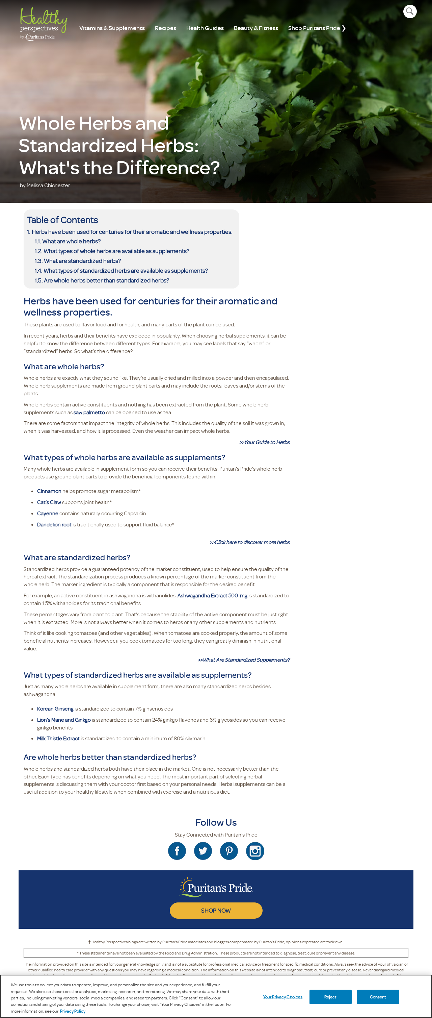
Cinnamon (49, 491)
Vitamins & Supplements (112, 28)
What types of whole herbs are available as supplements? (117, 250)
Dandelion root (54, 524)
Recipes (165, 28)
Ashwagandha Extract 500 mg (212, 595)
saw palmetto (89, 412)
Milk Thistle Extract (58, 738)
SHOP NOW (216, 910)
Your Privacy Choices (283, 996)
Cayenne (47, 513)
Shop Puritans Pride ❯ (317, 28)
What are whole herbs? (71, 241)
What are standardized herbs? (82, 260)
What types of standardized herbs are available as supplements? (126, 270)
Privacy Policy (72, 1011)
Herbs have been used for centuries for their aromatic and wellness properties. (132, 231)
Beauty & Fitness (256, 28)
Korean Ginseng (55, 708)
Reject (330, 996)
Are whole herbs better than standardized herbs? (106, 280)
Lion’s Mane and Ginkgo (64, 719)
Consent (378, 996)
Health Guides (205, 28)
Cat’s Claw (49, 502)
